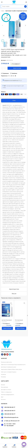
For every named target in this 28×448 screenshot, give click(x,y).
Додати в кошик (17, 68)
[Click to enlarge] (3, 35)
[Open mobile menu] (1, 2)
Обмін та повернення (6, 392)
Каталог (3, 384)
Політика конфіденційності (7, 394)
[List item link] (14, 407)
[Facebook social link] (8, 76)
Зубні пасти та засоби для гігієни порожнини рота (13, 364)
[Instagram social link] (5, 354)
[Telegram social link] (15, 76)
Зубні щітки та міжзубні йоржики (8, 372)
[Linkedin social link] (14, 76)
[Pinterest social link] (12, 76)
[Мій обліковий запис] (26, 2)
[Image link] (6, 344)
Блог (2, 397)
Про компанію (4, 387)
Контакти (3, 399)
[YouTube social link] (7, 354)
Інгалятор (3, 374)
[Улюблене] (11, 303)
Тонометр (3, 376)
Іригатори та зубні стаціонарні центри (16, 10)
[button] (7, 328)
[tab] (14, 100)
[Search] (25, 6)
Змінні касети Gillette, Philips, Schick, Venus (11, 369)
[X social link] (10, 76)
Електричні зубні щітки (6, 362)
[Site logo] (14, 2)
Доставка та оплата (6, 389)
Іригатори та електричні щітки (8, 367)
